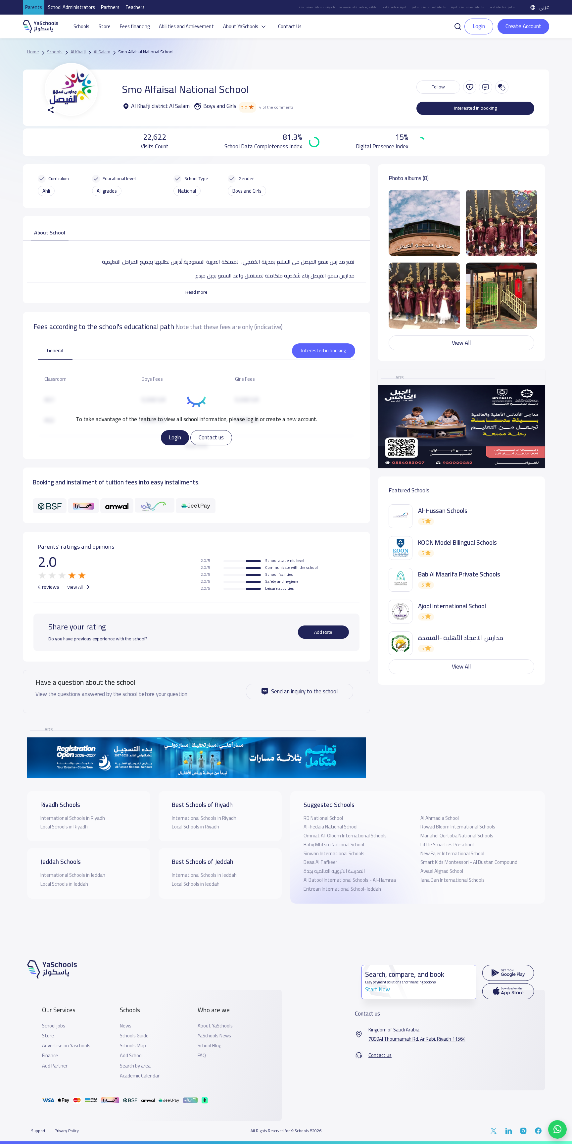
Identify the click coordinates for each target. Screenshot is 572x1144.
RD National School (323, 818)
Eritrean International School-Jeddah (342, 888)
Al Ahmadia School (439, 818)
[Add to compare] (501, 87)
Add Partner (55, 1065)
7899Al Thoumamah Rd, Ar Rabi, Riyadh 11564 (416, 1039)
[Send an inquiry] (485, 87)
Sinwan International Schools (334, 853)
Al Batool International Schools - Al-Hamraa (350, 879)
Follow (438, 86)
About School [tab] (49, 232)
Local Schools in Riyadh (393, 7)
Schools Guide (134, 1035)
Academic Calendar (140, 1075)
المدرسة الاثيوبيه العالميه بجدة (334, 871)
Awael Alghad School (441, 871)
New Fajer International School (452, 853)
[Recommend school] (469, 87)
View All (75, 587)
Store (105, 26)
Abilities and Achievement (186, 26)
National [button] (187, 190)
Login (175, 437)
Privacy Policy (67, 1130)
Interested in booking (475, 108)
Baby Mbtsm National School (334, 844)
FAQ (202, 1055)
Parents (33, 7)
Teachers (135, 7)
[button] (458, 26)
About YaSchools (215, 1025)
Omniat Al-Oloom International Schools (345, 835)
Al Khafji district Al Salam (160, 106)
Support (38, 1130)
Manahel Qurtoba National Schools (456, 835)
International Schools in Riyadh (317, 7)
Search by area (135, 1065)
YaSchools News (214, 1035)
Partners (110, 7)
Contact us (211, 437)
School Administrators (71, 7)
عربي (544, 7)
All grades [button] (107, 190)
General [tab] (55, 350)
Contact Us (290, 26)
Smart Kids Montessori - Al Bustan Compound (468, 862)
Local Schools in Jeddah (502, 7)
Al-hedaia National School (331, 826)
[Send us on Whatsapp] (557, 1129)
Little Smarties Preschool (447, 844)
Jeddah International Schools (429, 7)
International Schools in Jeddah (357, 7)
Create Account (523, 26)
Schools (81, 26)
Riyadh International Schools (467, 7)
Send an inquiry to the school (304, 691)
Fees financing (135, 26)
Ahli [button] (46, 190)
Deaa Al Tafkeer (320, 862)
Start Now (377, 989)
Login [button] (479, 26)
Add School (131, 1055)
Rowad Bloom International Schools (457, 826)
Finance (50, 1055)
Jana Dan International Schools (452, 879)
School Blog (209, 1045)
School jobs (53, 1025)
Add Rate (323, 632)
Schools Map (133, 1045)
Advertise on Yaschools (66, 1045)
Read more (196, 292)
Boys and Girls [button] (247, 190)
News (125, 1025)
